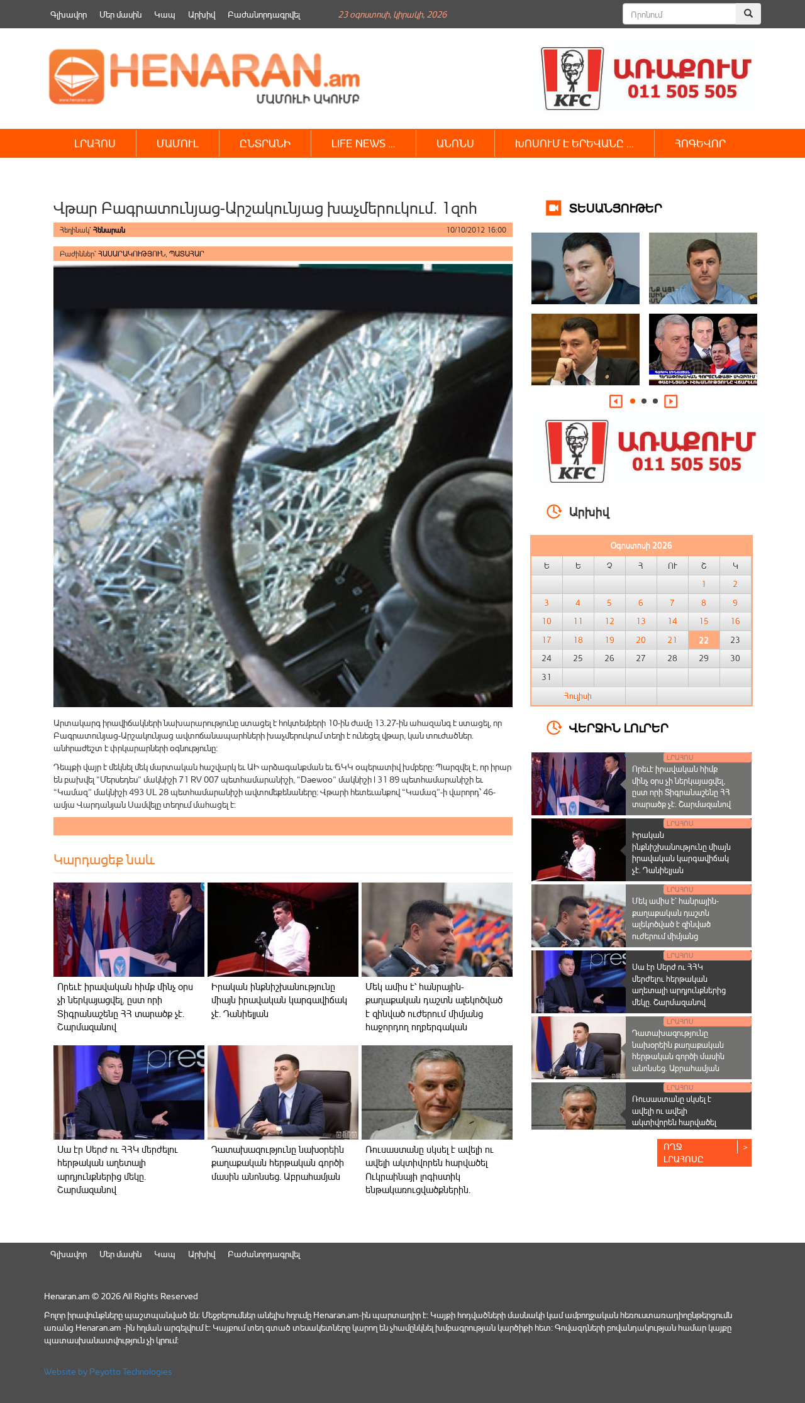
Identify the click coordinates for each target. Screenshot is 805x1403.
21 (672, 640)
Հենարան (109, 229)
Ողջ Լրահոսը (683, 1152)
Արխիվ (201, 14)
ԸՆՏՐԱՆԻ (265, 143)
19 (609, 640)
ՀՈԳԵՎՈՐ (700, 143)
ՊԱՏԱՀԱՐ (186, 253)
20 (641, 640)
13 (641, 621)
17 (546, 640)
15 (704, 621)
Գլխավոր (68, 14)
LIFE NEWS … (363, 143)
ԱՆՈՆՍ (455, 143)
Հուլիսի (578, 696)
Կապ (164, 14)
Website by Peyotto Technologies (108, 1371)
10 (546, 621)
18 (578, 640)
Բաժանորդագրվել (264, 14)
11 (578, 621)
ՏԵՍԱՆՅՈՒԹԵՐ (615, 207)
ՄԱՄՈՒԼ (178, 143)
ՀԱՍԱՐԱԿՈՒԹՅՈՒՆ (131, 253)
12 (609, 621)
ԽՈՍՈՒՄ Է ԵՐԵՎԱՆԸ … (574, 143)
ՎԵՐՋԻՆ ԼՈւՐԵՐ (619, 727)
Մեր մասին (120, 14)
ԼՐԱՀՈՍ (95, 143)
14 (672, 621)
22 (704, 640)
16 (735, 621)
